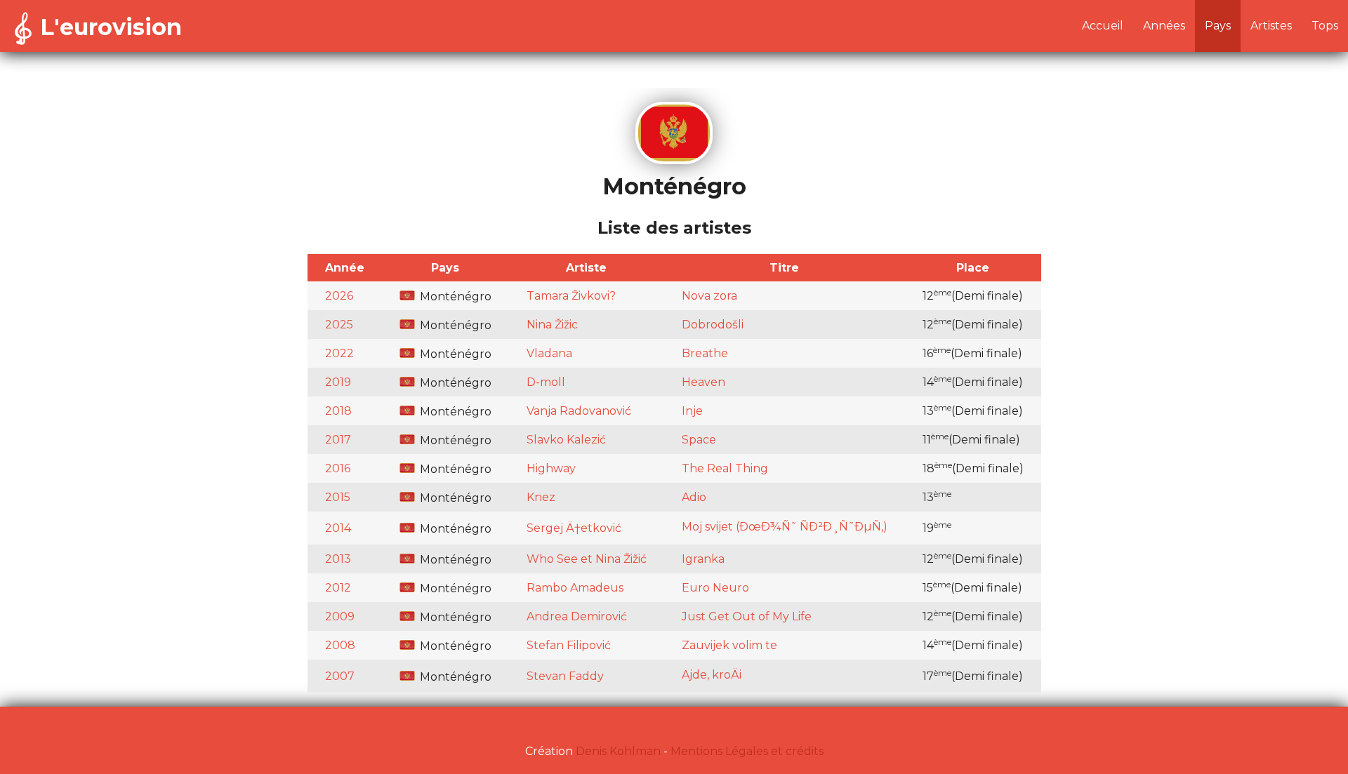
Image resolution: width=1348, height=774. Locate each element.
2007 (340, 676)
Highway (551, 468)
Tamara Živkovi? (571, 295)
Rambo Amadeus (575, 587)
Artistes (1271, 25)
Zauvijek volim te (729, 645)
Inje (692, 411)
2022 (339, 353)
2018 (338, 411)
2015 (337, 497)
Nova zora (709, 295)
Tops (1324, 25)
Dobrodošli (713, 324)
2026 (339, 295)
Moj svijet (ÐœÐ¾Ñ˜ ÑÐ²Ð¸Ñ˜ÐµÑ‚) (784, 526)
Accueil (1102, 25)
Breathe (705, 353)
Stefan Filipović (569, 645)
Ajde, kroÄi (711, 674)
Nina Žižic (552, 324)
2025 (339, 324)
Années (1164, 25)
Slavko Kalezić (566, 439)
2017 (338, 439)
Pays (1218, 25)
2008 (340, 645)
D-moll (546, 382)
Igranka (703, 559)
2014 (338, 528)
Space (699, 439)
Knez (541, 497)
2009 (340, 616)
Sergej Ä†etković (574, 528)
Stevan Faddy (565, 676)
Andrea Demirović (577, 616)
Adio (694, 497)
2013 (338, 559)
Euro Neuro (715, 587)
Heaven (703, 382)
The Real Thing (725, 468)
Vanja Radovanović (579, 411)
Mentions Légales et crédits (747, 751)
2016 (337, 468)
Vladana (549, 353)
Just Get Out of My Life (747, 616)
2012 (338, 587)
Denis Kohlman (618, 751)
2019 (338, 382)
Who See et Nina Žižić (587, 559)
